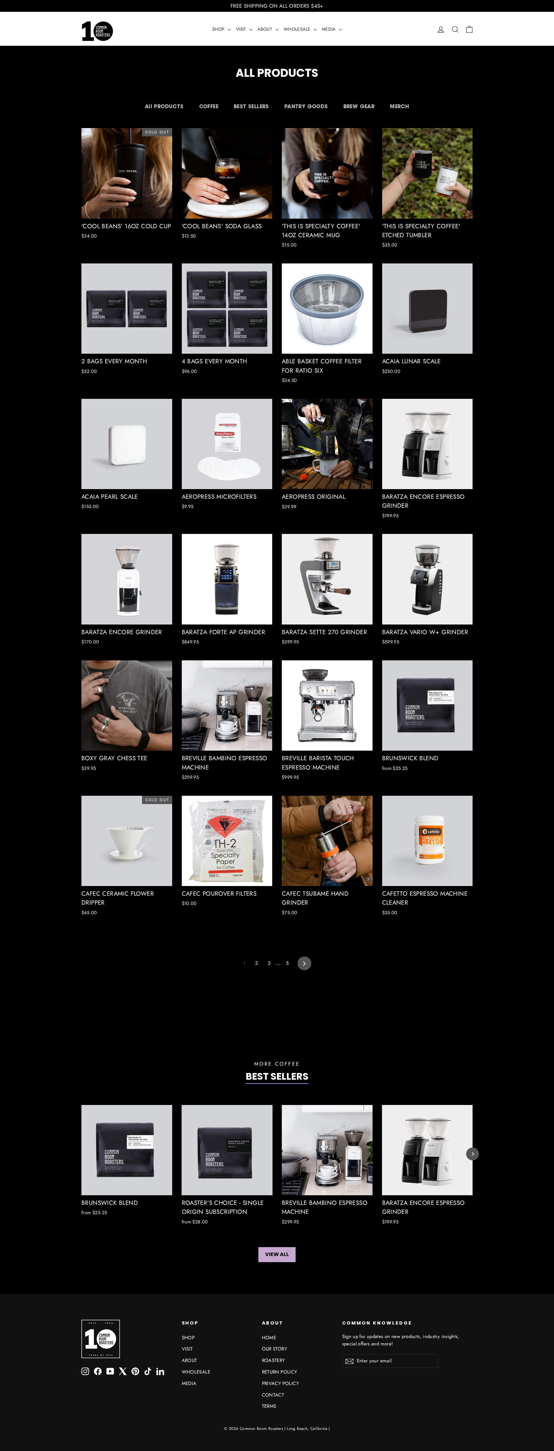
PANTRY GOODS (306, 106)
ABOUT (265, 29)
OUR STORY (274, 1348)
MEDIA (329, 29)
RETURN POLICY (279, 1371)
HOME (269, 1337)
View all (277, 1254)
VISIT (242, 29)
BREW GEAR (359, 106)
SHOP (219, 29)
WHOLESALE (298, 29)
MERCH (399, 106)
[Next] (472, 1154)
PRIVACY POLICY (280, 1383)
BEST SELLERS (251, 106)
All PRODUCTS (164, 106)
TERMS (269, 1406)
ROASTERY (273, 1360)
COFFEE (208, 106)
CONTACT (273, 1395)
